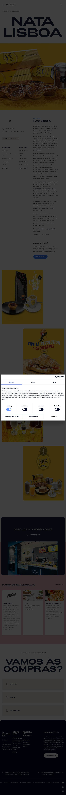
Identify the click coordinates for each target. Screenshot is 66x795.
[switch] (24, 409)
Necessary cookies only (12, 416)
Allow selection (33, 416)
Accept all (54, 416)
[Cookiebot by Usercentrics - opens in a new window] (56, 377)
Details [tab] (33, 382)
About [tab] (54, 382)
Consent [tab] (11, 382)
